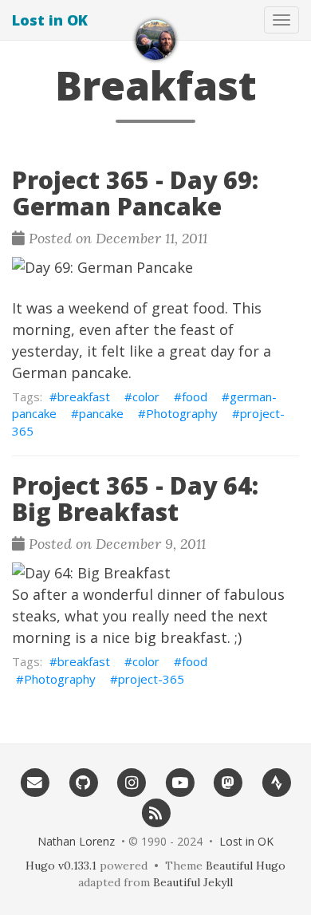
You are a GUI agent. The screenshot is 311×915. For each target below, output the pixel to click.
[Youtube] (180, 782)
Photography (182, 413)
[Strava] (276, 782)
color (145, 396)
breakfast (83, 396)
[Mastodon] (228, 782)
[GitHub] (83, 782)
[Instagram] (131, 782)
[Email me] (34, 782)
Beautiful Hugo (245, 865)
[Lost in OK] (155, 40)
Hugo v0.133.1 (61, 865)
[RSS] (156, 812)
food (194, 396)
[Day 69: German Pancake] (155, 267)
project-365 (151, 679)
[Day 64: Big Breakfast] (155, 573)
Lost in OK (50, 20)
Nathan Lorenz (76, 841)
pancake (101, 413)
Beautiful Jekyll (193, 882)
